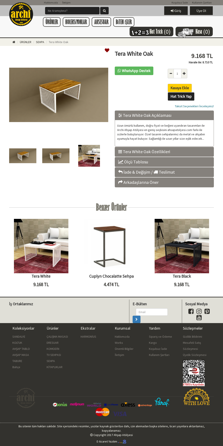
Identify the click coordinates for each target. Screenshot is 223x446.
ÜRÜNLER (25, 42)
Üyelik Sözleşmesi (194, 355)
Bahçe (16, 367)
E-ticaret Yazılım (107, 441)
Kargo (153, 343)
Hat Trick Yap (181, 96)
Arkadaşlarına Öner (141, 182)
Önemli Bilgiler (124, 349)
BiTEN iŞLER (124, 22)
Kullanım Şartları (202, 2)
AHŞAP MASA (20, 355)
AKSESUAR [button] (101, 22)
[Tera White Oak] (58, 137)
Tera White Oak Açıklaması (146, 115)
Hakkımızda (51, 2)
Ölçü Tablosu (135, 161)
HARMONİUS (88, 337)
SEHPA (40, 42)
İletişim (66, 2)
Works (119, 343)
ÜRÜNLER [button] (52, 22)
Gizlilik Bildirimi (192, 337)
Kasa (203, 31)
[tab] (164, 115)
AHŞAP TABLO (21, 349)
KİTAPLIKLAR (55, 367)
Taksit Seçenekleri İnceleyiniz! (194, 106)
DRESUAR (53, 343)
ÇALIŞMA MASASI (57, 337)
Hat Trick (160, 31)
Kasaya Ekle (180, 88)
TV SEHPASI (54, 355)
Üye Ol (201, 10)
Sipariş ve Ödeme (160, 337)
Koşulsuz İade (180, 2)
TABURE (17, 361)
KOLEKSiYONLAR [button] (76, 22)
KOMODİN (53, 349)
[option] (58, 95)
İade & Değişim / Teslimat (149, 172)
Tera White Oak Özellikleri (146, 151)
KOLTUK (17, 343)
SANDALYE (18, 337)
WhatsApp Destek (136, 70)
